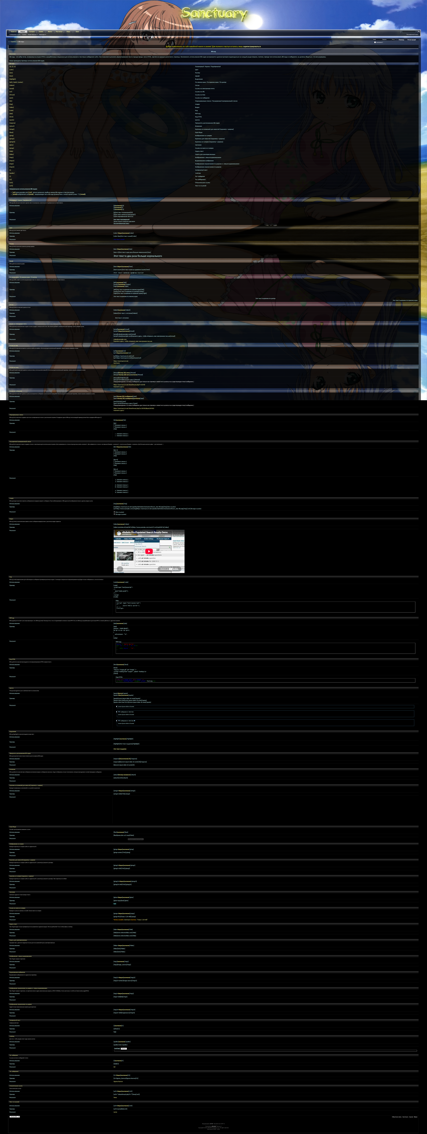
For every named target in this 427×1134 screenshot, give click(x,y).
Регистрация (412, 40)
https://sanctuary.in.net (121, 361)
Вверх (415, 1117)
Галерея (32, 31)
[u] (15, 66)
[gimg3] (11, 139)
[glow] (11, 145)
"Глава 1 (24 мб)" (142, 920)
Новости (13, 31)
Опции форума (32, 34)
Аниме (41, 31)
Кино (77, 31)
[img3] (11, 164)
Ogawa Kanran (118, 1081)
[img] (11, 104)
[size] (11, 73)
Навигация (42, 34)
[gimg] (11, 136)
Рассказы (59, 31)
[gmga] (11, 148)
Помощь (401, 40)
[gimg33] (12, 142)
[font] (11, 76)
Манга (50, 31)
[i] (12, 66)
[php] (11, 114)
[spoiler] (11, 173)
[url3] (11, 186)
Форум (22, 31)
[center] (20, 82)
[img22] (11, 161)
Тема (115, 1097)
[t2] (10, 179)
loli (114, 1067)
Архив (411, 1117)
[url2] (11, 183)
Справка (24, 34)
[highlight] (12, 79)
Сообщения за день (15, 34)
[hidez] (11, 154)
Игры (68, 31)
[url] (10, 92)
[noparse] (12, 123)
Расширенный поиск (412, 34)
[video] (11, 107)
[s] (10, 170)
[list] (10, 101)
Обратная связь (397, 1117)
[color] (11, 70)
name (115, 1112)
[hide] (11, 151)
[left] (10, 82)
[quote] (11, 120)
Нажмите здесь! (119, 387)
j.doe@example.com (120, 339)
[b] (10, 66)
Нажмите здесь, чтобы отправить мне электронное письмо (133, 341)
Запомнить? (379, 42)
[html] (11, 117)
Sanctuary (117, 363)
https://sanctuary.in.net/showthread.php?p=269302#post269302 (134, 408)
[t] (10, 176)
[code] (11, 110)
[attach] (11, 126)
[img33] (11, 167)
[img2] (11, 157)
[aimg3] (11, 129)
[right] (15, 82)
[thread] (12, 95)
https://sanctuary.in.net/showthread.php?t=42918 (129, 385)
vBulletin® (214, 1126)
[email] (11, 88)
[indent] (11, 85)
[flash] (11, 132)
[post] (11, 98)
